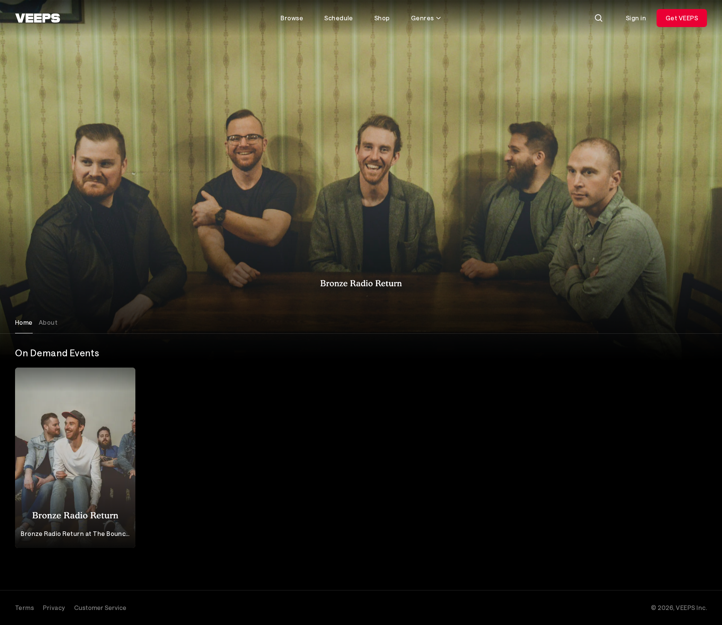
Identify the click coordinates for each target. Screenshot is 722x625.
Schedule (338, 17)
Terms (24, 607)
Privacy (54, 607)
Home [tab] (24, 322)
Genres (422, 17)
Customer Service (100, 607)
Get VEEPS (682, 17)
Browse (292, 17)
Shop (382, 17)
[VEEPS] (37, 18)
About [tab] (48, 322)
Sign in (636, 17)
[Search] (599, 18)
